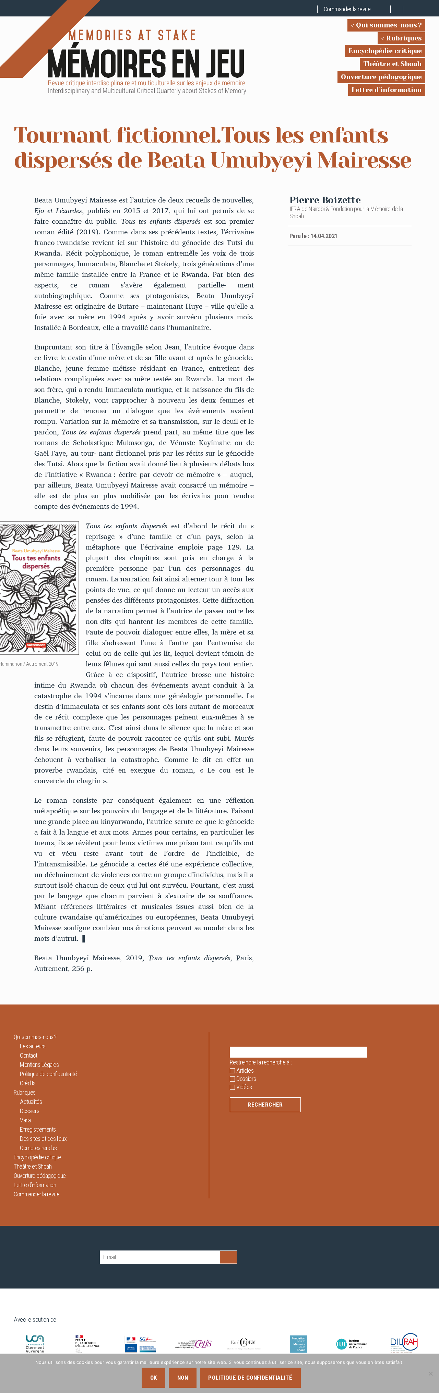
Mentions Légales (39, 1064)
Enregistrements (38, 1129)
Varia (25, 1120)
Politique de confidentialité (48, 1073)
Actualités (31, 1101)
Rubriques (404, 38)
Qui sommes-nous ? (389, 25)
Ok (153, 1377)
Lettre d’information (387, 90)
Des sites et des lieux (43, 1138)
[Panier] (384, 9)
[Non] (430, 1373)
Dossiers (29, 1110)
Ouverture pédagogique (381, 77)
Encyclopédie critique (385, 51)
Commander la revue (347, 9)
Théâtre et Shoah (392, 64)
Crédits (28, 1083)
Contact (28, 1055)
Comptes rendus (38, 1147)
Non (182, 1377)
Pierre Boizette (325, 200)
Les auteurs (33, 1046)
